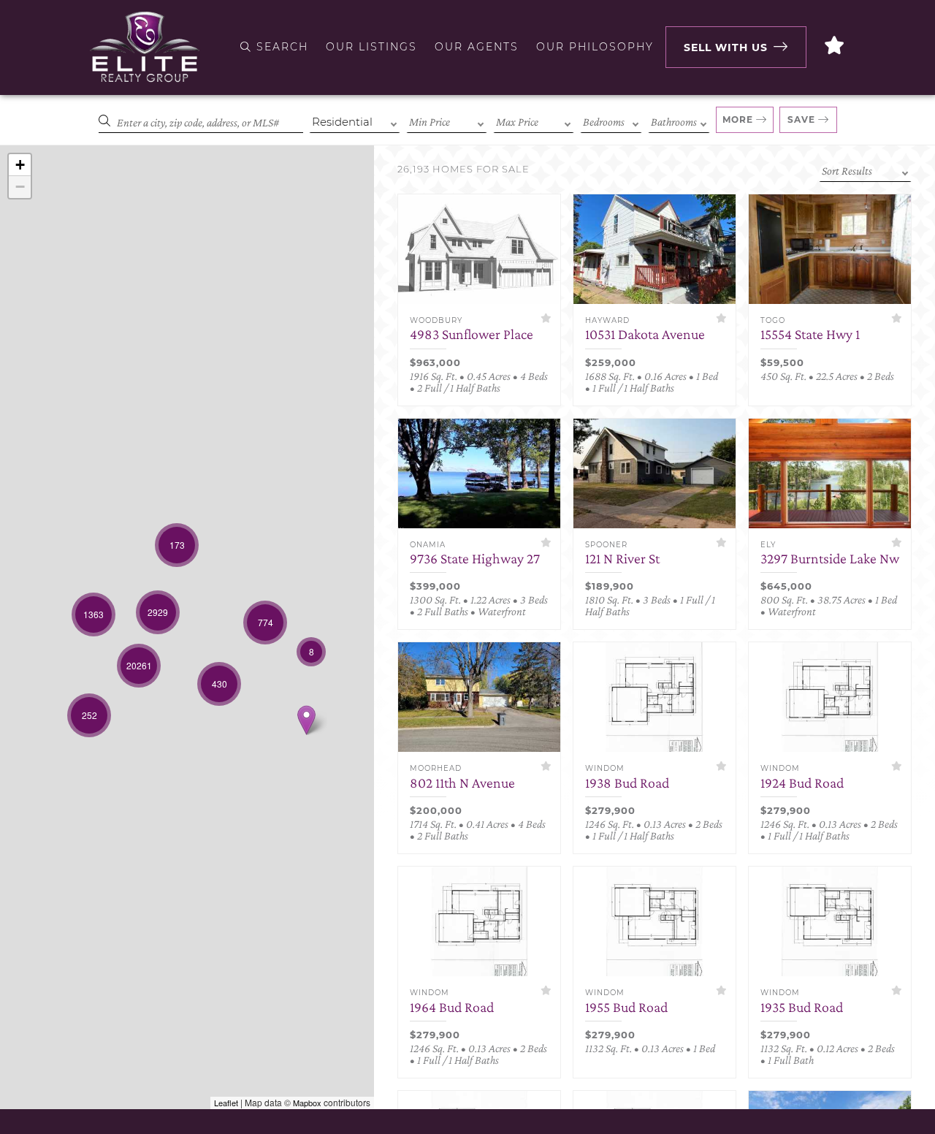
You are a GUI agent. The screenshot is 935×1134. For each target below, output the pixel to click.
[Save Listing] (546, 318)
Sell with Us (726, 47)
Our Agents (477, 46)
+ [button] (20, 165)
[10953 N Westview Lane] (306, 720)
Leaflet (226, 1102)
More (737, 119)
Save (801, 119)
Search (280, 46)
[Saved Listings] (835, 47)
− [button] (20, 187)
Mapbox (307, 1102)
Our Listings (371, 46)
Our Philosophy (595, 46)
